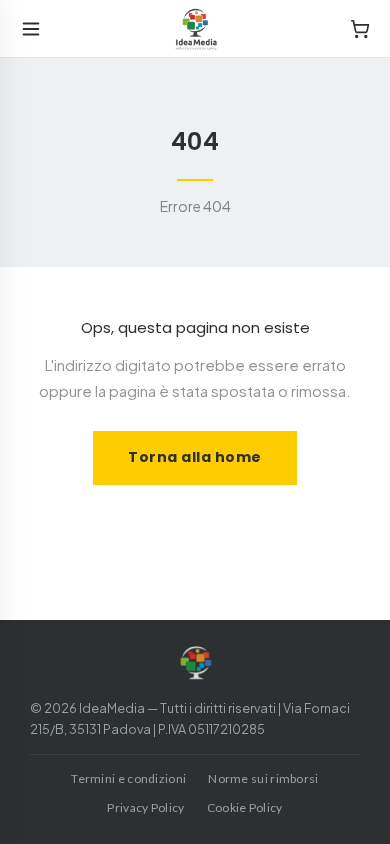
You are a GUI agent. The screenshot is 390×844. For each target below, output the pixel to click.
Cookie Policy (245, 807)
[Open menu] (31, 29)
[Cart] (360, 29)
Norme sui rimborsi (263, 778)
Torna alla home (195, 457)
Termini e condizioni (128, 778)
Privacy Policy (145, 807)
